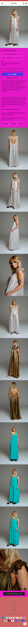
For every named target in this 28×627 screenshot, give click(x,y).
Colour (4, 54)
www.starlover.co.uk (11, 614)
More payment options (12, 77)
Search (14, 600)
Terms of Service (14, 603)
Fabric (3, 58)
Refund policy (14, 605)
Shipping (10, 63)
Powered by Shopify (21, 614)
